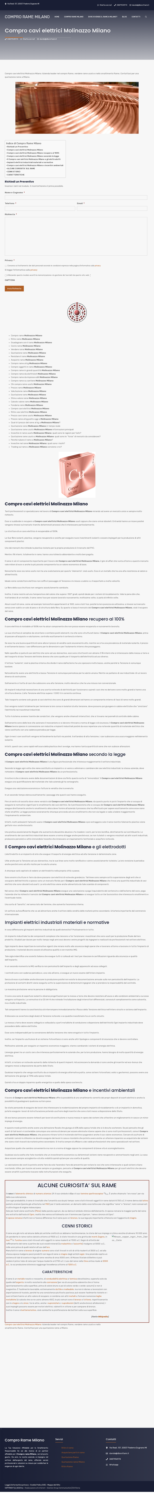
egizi (82, 1254)
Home (57, 17)
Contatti (136, 17)
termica (73, 1279)
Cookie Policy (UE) (38, 1485)
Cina (86, 1261)
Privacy (10, 260)
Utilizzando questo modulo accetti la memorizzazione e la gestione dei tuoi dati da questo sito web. (49, 275)
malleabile (69, 1289)
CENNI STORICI (13, 172)
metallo (21, 1279)
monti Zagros (98, 1237)
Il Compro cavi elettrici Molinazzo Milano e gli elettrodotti (34, 159)
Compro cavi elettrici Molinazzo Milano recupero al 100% (33, 153)
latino (145, 1200)
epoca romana (15, 1218)
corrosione (52, 1282)
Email (81, 203)
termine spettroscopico (91, 1193)
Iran (8, 1240)
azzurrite (78, 1244)
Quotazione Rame (70, 1457)
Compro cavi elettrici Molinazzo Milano (25, 150)
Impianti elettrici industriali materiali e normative (30, 162)
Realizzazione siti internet (35, 1488)
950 (47, 1204)
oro (48, 1247)
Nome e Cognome (15, 192)
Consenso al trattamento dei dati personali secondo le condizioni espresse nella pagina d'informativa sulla (54, 266)
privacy (98, 266)
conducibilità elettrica (56, 1279)
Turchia (18, 1240)
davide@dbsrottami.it (119, 1453)
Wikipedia (103, 1316)
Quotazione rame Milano (73, 1462)
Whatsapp (113, 1465)
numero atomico (43, 1193)
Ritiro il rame (67, 1448)
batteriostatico (28, 1310)
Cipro (31, 1214)
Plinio (37, 1211)
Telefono (10, 203)
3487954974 (115, 1459)
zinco (25, 1303)
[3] (11, 1239)
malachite (66, 1244)
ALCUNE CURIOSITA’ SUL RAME (21, 168)
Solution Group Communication (59, 1488)
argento (20, 1282)
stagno (132, 1218)
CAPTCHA (10, 280)
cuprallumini (68, 1303)
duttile (58, 1289)
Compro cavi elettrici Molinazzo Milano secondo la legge (33, 156)
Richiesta (11, 214)
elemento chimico (24, 1193)
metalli (72, 1296)
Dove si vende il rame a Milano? (102, 17)
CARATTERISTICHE (15, 175)
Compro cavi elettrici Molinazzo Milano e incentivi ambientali (35, 165)
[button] (146, 16)
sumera (45, 1250)
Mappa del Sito (53, 1485)
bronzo (74, 1218)
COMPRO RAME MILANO (27, 16)
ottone (87, 1299)
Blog (124, 17)
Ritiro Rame (67, 1466)
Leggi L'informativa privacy (17, 1485)
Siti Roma (76, 1488)
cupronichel (53, 1303)
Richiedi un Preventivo (17, 147)
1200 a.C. (72, 1264)
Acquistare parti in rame (73, 1452)
